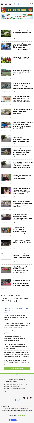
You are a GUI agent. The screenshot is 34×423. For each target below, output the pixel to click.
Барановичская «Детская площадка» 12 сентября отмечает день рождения (21, 255)
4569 (3, 301)
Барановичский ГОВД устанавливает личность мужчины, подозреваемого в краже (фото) (22, 217)
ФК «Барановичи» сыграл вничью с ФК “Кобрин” (21, 58)
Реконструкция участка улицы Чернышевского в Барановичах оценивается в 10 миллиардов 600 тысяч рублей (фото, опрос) (23, 139)
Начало (4, 298)
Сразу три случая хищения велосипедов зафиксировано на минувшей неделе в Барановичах (22, 204)
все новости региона (17, 368)
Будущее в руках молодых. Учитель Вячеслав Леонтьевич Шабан (22, 177)
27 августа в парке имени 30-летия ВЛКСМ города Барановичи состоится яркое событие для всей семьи (16, 362)
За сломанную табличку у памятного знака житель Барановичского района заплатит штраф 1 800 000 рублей (21, 100)
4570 (7, 301)
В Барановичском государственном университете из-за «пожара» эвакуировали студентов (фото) (21, 231)
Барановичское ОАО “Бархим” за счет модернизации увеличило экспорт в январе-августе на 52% (23, 125)
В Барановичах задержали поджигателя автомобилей (22, 241)
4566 (17, 298)
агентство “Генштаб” (21, 415)
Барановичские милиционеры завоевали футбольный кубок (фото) (22, 72)
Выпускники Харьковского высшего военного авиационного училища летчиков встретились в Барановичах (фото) (21, 283)
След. (13, 301)
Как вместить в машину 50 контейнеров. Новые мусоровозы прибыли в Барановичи (15, 338)
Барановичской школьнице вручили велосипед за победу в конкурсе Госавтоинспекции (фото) (22, 46)
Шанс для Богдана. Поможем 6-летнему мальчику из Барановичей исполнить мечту (15, 346)
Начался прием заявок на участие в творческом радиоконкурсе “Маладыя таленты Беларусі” (21, 190)
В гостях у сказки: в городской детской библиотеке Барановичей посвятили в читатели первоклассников (17, 325)
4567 (21, 298)
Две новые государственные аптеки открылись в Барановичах (22, 111)
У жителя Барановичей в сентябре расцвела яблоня (22, 32)
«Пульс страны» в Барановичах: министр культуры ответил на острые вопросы (16, 317)
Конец (20, 301)
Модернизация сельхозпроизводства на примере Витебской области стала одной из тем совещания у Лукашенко (16, 354)
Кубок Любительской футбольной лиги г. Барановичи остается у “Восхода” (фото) (20, 269)
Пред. (11, 298)
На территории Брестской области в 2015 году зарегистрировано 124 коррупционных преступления (23, 86)
